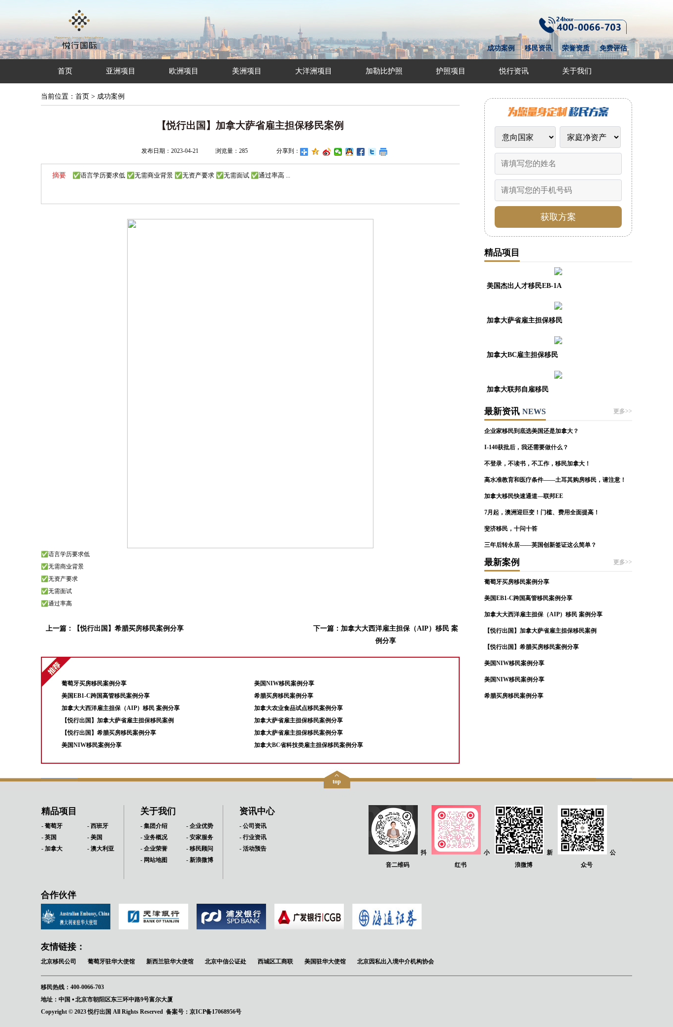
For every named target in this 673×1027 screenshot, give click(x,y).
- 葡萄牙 (52, 825)
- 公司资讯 (253, 825)
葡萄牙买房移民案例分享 (94, 683)
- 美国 (94, 837)
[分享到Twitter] (372, 152)
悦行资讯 (514, 71)
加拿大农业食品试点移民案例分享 (298, 708)
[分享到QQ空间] (315, 152)
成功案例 (501, 48)
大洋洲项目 (313, 71)
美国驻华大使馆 (325, 961)
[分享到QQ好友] (349, 152)
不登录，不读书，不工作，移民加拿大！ (537, 463)
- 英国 (49, 837)
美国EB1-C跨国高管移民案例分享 (106, 695)
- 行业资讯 (253, 837)
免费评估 (613, 48)
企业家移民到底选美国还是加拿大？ (531, 430)
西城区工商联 (275, 961)
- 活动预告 (253, 848)
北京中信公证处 (225, 961)
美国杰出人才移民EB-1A (524, 285)
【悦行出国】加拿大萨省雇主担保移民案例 (118, 720)
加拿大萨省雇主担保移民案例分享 (298, 720)
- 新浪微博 (199, 859)
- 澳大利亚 (100, 848)
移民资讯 (538, 48)
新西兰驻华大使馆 (170, 961)
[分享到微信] (338, 152)
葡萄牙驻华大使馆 (111, 961)
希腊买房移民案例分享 (283, 695)
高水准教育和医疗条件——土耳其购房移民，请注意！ (555, 479)
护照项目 (451, 71)
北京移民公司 (58, 961)
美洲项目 (247, 71)
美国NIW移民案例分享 (92, 745)
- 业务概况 (154, 837)
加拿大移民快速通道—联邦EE (523, 496)
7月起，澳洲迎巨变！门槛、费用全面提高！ (542, 512)
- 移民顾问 (199, 848)
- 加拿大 (52, 848)
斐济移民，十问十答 (511, 528)
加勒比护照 (384, 71)
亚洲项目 (120, 71)
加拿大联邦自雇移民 (518, 389)
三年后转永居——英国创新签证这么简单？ (540, 544)
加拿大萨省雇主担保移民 (525, 320)
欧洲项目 (184, 71)
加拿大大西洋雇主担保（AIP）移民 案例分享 (121, 708)
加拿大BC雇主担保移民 (522, 354)
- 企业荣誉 (154, 848)
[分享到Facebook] (361, 152)
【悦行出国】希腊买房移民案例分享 (128, 628)
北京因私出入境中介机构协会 (395, 961)
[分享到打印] (383, 152)
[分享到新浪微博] (327, 152)
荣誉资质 (576, 48)
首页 (65, 71)
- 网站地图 (154, 859)
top (337, 781)
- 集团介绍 (154, 825)
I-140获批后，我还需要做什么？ (526, 447)
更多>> (622, 411)
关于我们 (577, 71)
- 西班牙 (97, 825)
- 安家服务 (199, 837)
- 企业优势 (199, 825)
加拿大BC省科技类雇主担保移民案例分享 (308, 745)
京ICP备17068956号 (215, 1011)
